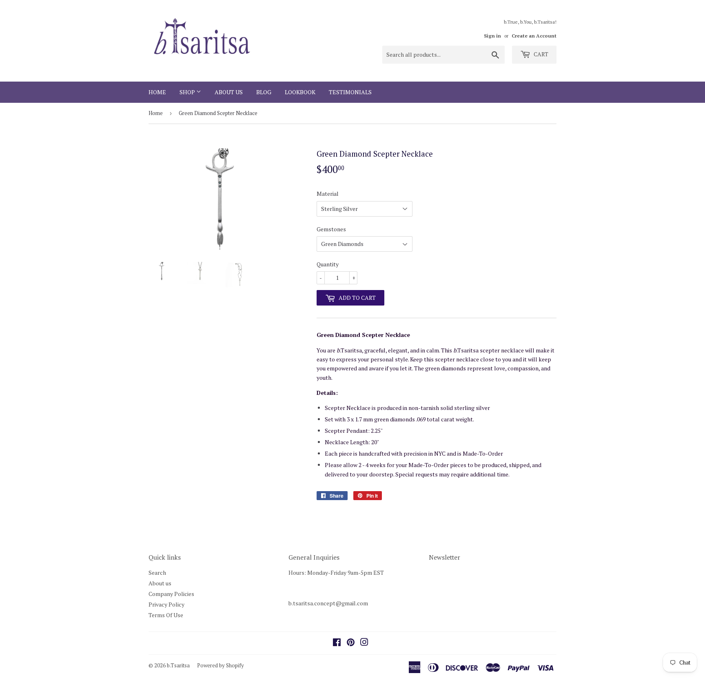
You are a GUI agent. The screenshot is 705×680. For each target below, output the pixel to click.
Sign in (492, 36)
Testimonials (350, 92)
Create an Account (534, 36)
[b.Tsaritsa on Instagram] (364, 643)
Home (157, 92)
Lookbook (300, 92)
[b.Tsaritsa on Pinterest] (350, 643)
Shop (188, 92)
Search (157, 572)
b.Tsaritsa (178, 665)
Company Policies (171, 594)
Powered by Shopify (220, 665)
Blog (263, 92)
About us (229, 92)
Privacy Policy (166, 604)
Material (328, 193)
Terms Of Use (166, 615)
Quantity (328, 264)
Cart (540, 54)
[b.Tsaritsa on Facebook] (337, 643)
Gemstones (331, 229)
